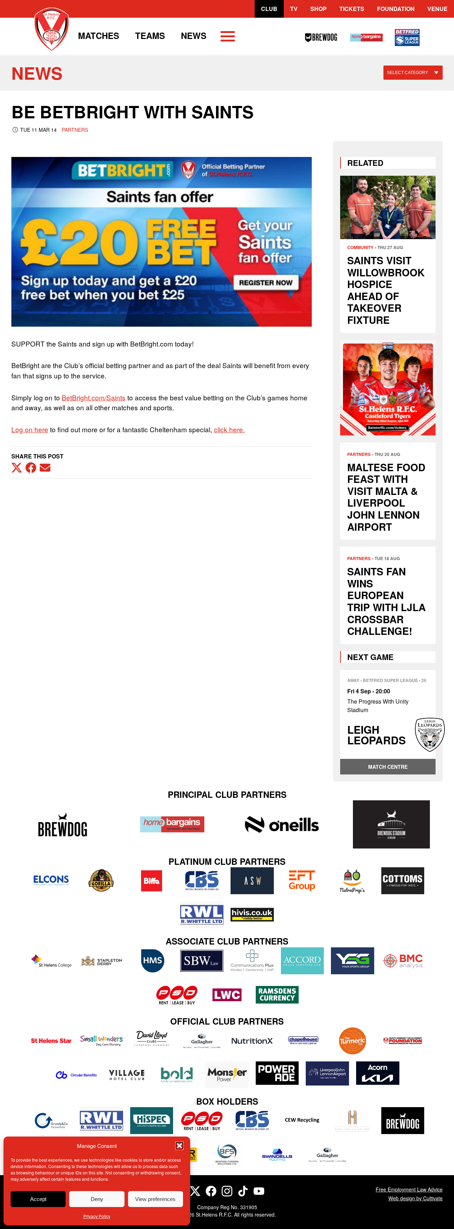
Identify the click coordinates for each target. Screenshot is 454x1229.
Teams (150, 35)
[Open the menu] (228, 37)
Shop (318, 9)
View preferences (155, 1199)
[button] (179, 1145)
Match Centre (388, 766)
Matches (98, 35)
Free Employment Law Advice (409, 1189)
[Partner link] (62, 824)
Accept (38, 1199)
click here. (229, 429)
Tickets (351, 9)
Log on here (29, 429)
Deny (97, 1199)
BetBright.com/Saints (94, 397)
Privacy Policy (96, 1216)
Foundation (396, 9)
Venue (437, 9)
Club (269, 9)
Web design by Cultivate (415, 1198)
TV (294, 9)
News (193, 35)
